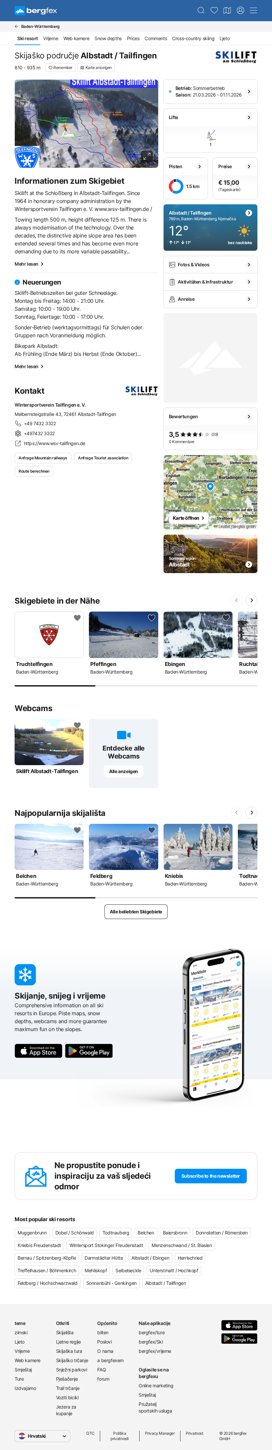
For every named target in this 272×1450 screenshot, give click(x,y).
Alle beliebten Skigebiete (136, 911)
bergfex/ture (152, 1332)
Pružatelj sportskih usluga (155, 1407)
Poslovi (104, 1342)
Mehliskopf (96, 1270)
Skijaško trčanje (72, 1360)
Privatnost (194, 1433)
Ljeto (225, 38)
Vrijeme (50, 38)
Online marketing (156, 1385)
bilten (102, 1332)
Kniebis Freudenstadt (39, 1245)
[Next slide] (251, 600)
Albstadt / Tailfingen (165, 1283)
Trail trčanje (68, 1388)
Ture (19, 1379)
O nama (105, 1351)
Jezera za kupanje (66, 1410)
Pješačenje (67, 1379)
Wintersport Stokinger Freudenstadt (106, 1245)
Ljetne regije (68, 1342)
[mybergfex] (240, 10)
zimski (21, 1332)
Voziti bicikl (67, 1397)
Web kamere (76, 38)
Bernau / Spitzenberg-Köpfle (47, 1258)
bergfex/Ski (151, 1342)
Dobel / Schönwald (74, 1232)
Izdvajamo (25, 1388)
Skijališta (65, 1332)
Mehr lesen (26, 264)
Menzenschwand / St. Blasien (182, 1245)
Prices (133, 38)
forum (103, 1379)
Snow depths (108, 38)
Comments (156, 38)
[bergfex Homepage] (36, 10)
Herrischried (190, 1258)
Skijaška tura (69, 1351)
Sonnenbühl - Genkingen (111, 1283)
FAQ (101, 1369)
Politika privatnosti (119, 1436)
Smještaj (23, 1369)
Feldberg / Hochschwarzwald (48, 1283)
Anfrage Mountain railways (43, 457)
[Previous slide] (237, 600)
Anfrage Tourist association (103, 457)
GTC (90, 1433)
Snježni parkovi (71, 1369)
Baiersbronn (175, 1232)
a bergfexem (110, 1360)
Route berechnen (34, 471)
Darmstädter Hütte (104, 1258)
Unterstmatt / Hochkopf (174, 1270)
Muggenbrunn (32, 1232)
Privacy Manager (160, 1433)
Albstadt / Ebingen (150, 1258)
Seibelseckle (128, 1270)
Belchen (146, 1232)
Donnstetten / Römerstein (221, 1232)
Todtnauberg (115, 1232)
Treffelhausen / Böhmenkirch (47, 1270)
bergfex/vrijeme (155, 1351)
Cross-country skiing (193, 38)
